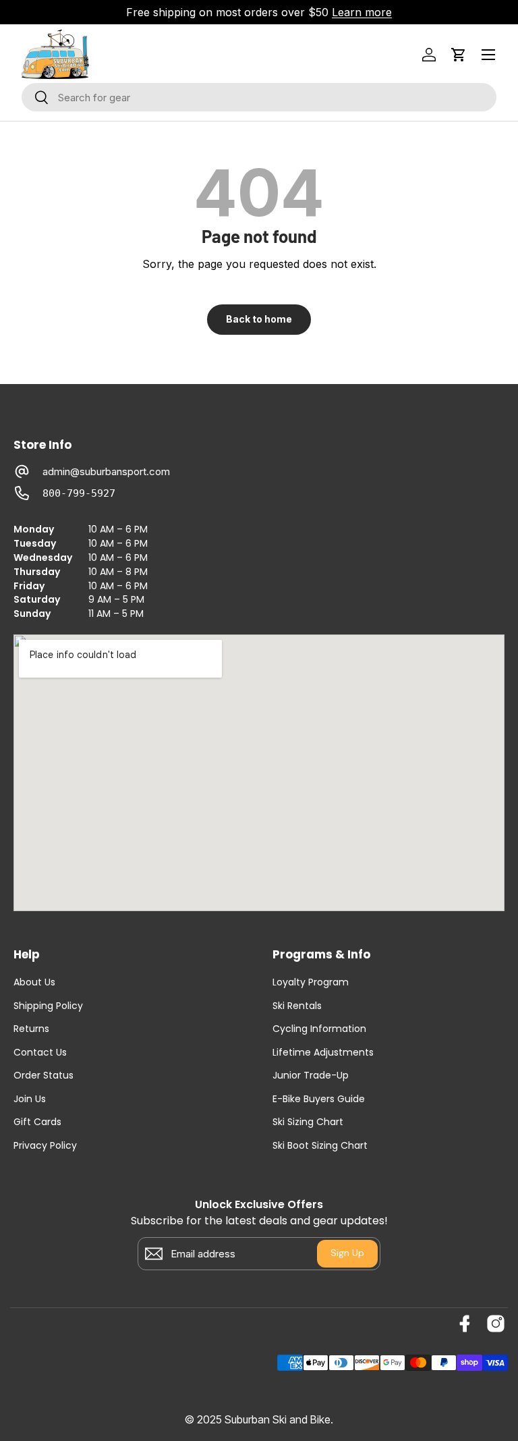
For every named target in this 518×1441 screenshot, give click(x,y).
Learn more (362, 12)
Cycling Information (319, 1029)
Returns (31, 1029)
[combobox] (259, 97)
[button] (458, 55)
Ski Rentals (297, 1006)
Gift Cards (37, 1122)
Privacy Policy (45, 1145)
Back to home (259, 319)
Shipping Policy (48, 1006)
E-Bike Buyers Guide (318, 1099)
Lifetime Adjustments (323, 1052)
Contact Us (40, 1052)
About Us (34, 982)
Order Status (43, 1075)
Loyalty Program (310, 982)
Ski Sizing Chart (307, 1122)
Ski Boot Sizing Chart (320, 1145)
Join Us (29, 1099)
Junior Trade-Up (310, 1075)
